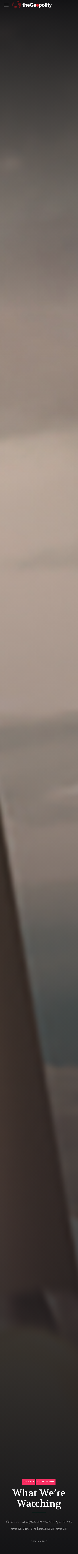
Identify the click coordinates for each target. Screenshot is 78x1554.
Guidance (28, 1481)
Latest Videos (45, 1481)
